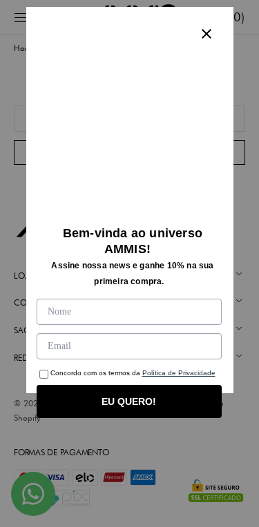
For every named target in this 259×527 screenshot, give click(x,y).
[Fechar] (206, 34)
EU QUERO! (129, 401)
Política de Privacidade (178, 373)
